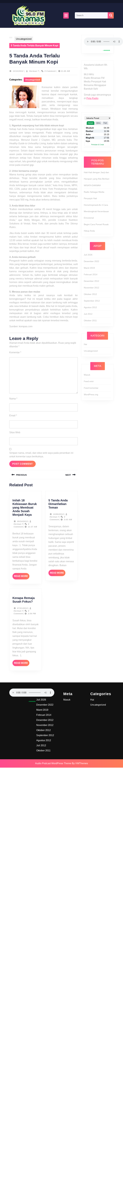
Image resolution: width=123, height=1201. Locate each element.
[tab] (66, 15)
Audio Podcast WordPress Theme (53, 763)
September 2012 (92, 301)
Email (13, 415)
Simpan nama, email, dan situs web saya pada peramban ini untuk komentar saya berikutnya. (41, 455)
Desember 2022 (91, 261)
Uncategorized (24, 39)
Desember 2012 (91, 281)
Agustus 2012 (90, 307)
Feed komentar (91, 388)
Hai (85, 344)
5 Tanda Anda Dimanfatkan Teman (58, 504)
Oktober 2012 (90, 294)
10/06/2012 (58, 514)
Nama (13, 398)
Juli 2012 (88, 314)
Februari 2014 (90, 274)
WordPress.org (91, 394)
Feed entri (89, 381)
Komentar (15, 352)
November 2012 (91, 287)
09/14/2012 (22, 521)
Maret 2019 (89, 268)
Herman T (34, 71)
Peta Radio (92, 98)
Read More (21, 577)
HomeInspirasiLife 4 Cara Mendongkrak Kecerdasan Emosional (96, 211)
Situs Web (14, 432)
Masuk (87, 375)
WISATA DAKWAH (92, 185)
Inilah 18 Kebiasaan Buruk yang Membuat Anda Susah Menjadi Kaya (24, 507)
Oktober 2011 (90, 320)
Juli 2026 (88, 255)
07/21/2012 (22, 608)
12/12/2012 (18, 71)
